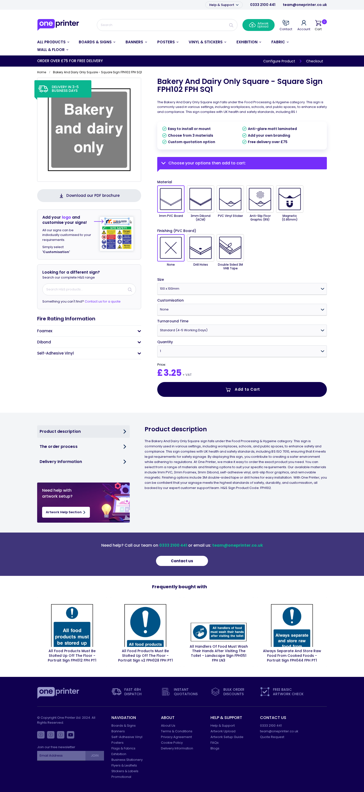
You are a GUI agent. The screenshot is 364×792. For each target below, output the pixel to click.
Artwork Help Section (64, 512)
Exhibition (118, 754)
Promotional (121, 776)
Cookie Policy (172, 742)
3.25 (172, 373)
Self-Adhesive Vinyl (126, 737)
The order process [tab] (59, 446)
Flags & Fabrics (123, 748)
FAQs (214, 742)
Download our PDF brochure (93, 195)
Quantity (165, 342)
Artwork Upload (222, 731)
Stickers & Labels (124, 771)
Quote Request (272, 737)
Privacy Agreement (176, 737)
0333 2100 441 (262, 4)
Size (160, 279)
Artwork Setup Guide (226, 737)
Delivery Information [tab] (61, 461)
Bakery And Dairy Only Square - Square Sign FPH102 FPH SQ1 (240, 85)
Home (41, 72)
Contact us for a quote (103, 301)
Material (164, 181)
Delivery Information (177, 748)
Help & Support (222, 4)
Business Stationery (127, 759)
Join (94, 755)
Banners (118, 731)
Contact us (182, 560)
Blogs (214, 748)
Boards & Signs (123, 725)
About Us (168, 725)
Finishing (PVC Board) (176, 231)
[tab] (89, 331)
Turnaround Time (172, 321)
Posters (117, 742)
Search (231, 25)
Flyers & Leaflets (124, 765)
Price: (161, 364)
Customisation (170, 300)
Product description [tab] (60, 431)
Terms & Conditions (176, 731)
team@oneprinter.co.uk (305, 4)
